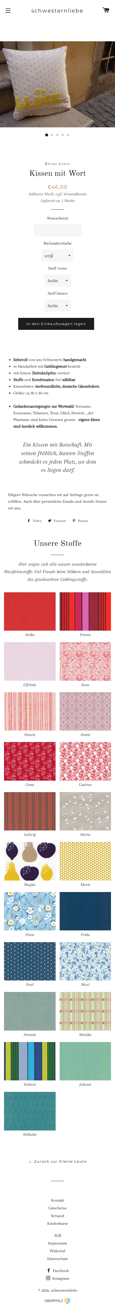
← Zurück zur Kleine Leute (57, 1161)
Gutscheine (57, 1208)
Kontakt (57, 1200)
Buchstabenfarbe (58, 243)
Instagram (60, 1278)
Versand (57, 1215)
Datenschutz (57, 1258)
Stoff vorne (57, 268)
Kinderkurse (57, 1223)
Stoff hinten (58, 293)
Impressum (57, 1243)
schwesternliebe (57, 10)
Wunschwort (57, 218)
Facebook (60, 1270)
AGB (57, 1235)
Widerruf (57, 1251)
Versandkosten (75, 194)
